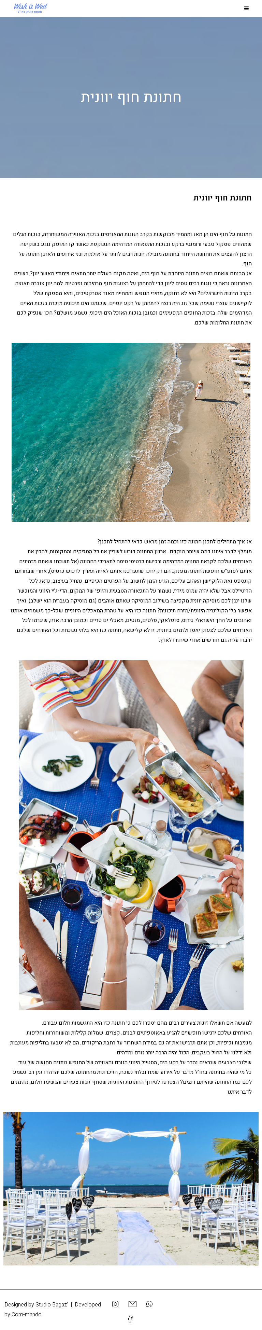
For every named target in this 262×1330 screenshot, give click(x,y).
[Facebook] (131, 1319)
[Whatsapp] (149, 1304)
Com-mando (27, 1315)
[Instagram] (115, 1304)
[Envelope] (132, 1304)
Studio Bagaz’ (51, 1305)
